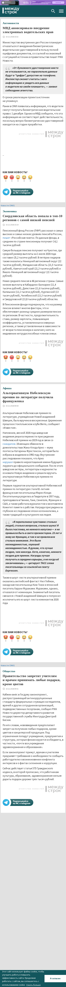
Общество (9, 671)
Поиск (53, 11)
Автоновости (11, 23)
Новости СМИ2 (8, 205)
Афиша (7, 388)
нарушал (8, 462)
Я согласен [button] (55, 978)
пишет (6, 237)
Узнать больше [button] (33, 984)
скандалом (9, 444)
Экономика (10, 211)
